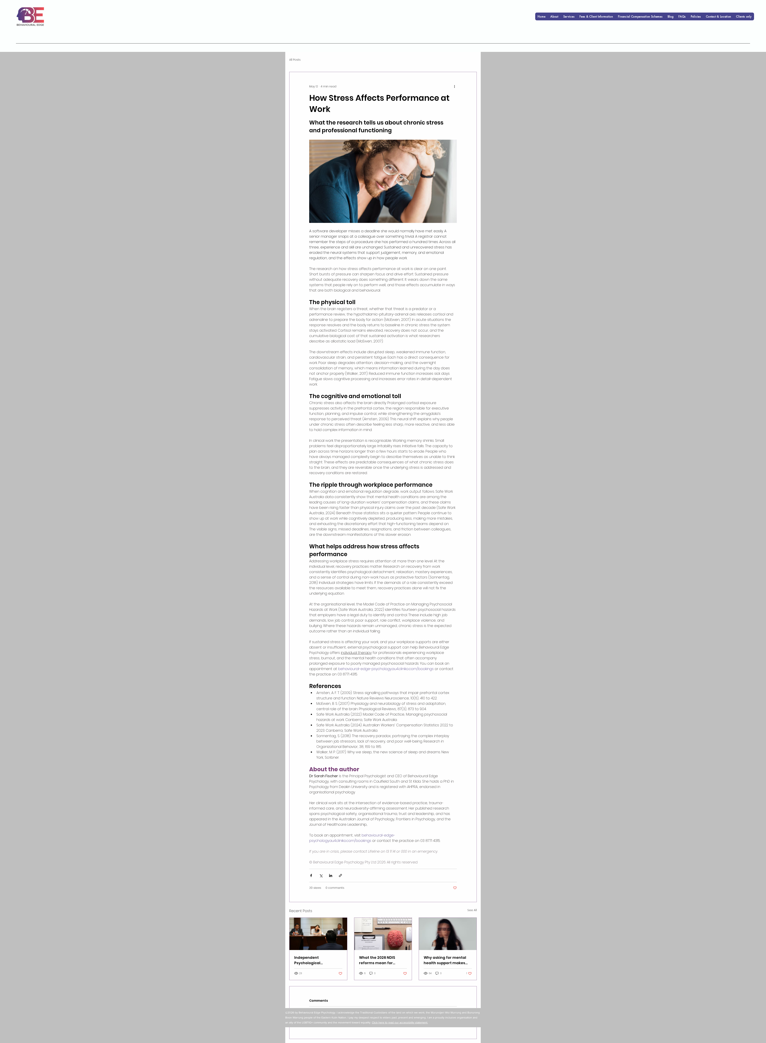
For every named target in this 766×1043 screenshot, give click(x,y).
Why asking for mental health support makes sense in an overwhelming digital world (445, 960)
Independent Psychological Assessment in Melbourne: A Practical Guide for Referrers (315, 960)
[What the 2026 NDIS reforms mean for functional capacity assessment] (383, 934)
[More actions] (454, 86)
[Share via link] (340, 875)
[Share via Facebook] (311, 875)
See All (472, 910)
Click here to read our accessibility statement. (400, 1022)
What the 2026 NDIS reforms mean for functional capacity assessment (377, 960)
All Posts (295, 60)
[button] (569, 16)
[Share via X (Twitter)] (321, 875)
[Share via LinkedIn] (331, 875)
